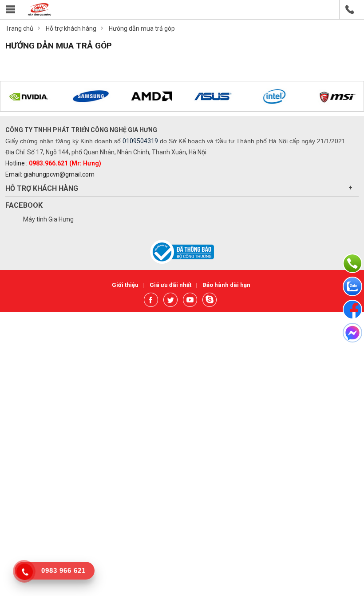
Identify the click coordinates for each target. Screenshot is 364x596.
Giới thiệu (126, 285)
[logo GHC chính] (39, 13)
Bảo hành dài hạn (226, 285)
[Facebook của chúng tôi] (352, 309)
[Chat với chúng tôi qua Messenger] (352, 332)
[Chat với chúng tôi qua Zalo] (352, 286)
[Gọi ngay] (352, 263)
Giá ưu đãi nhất (171, 285)
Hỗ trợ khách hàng (41, 188)
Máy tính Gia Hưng (48, 219)
